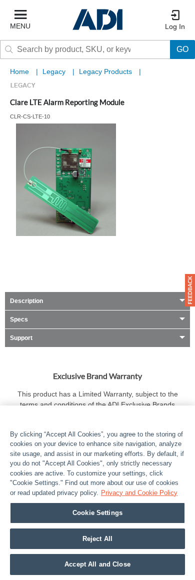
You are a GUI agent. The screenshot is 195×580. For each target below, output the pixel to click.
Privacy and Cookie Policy (139, 492)
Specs (19, 319)
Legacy (55, 72)
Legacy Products (106, 72)
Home (19, 72)
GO (182, 49)
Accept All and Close (97, 564)
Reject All (97, 538)
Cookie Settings (97, 512)
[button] (190, 290)
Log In (175, 26)
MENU (20, 26)
